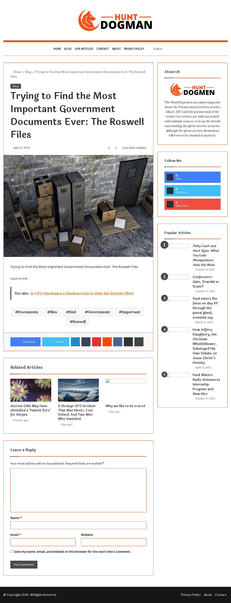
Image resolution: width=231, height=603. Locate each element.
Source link (19, 278)
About (116, 48)
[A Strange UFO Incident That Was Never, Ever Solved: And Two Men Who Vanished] (78, 390)
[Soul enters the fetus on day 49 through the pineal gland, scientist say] (176, 304)
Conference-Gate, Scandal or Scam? (206, 282)
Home (57, 48)
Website (87, 535)
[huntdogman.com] (115, 20)
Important (131, 312)
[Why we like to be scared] (126, 390)
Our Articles (84, 48)
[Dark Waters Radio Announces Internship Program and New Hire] (176, 381)
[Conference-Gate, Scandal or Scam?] (176, 283)
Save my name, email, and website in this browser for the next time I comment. (72, 552)
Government (99, 312)
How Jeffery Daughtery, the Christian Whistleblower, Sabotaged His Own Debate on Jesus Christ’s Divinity (205, 346)
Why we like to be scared (125, 406)
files (53, 312)
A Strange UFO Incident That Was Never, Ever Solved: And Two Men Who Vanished (76, 412)
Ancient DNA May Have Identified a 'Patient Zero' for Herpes (30, 410)
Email (15, 535)
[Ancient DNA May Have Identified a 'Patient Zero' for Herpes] (30, 390)
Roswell (79, 321)
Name (16, 518)
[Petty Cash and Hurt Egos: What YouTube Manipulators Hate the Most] (176, 252)
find (72, 312)
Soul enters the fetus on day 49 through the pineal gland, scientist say (205, 308)
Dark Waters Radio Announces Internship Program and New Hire (206, 384)
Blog (68, 48)
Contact (103, 48)
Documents (28, 312)
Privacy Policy (134, 48)
